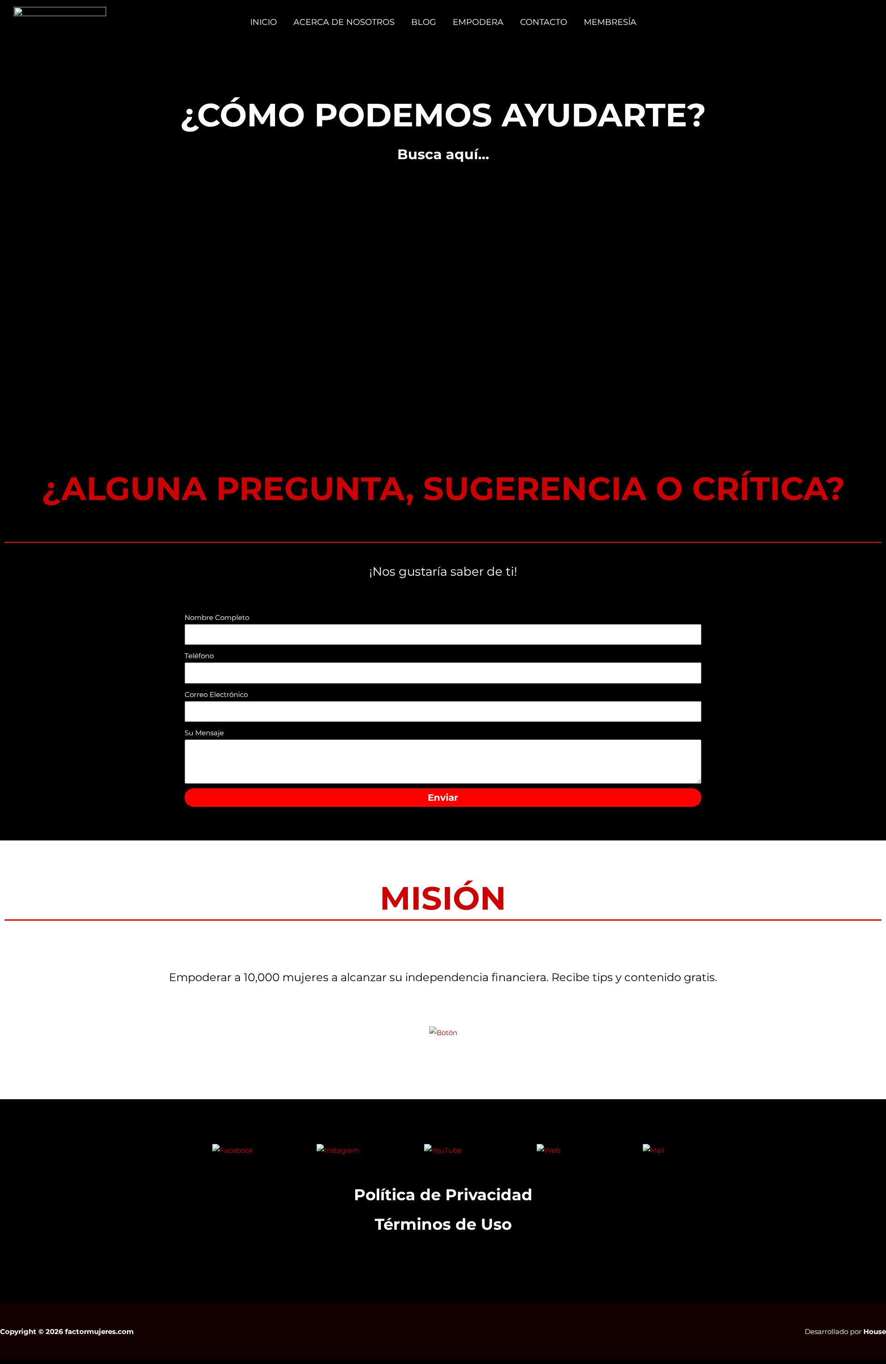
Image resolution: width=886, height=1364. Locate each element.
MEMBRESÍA (610, 22)
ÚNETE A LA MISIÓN (443, 1006)
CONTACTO (543, 22)
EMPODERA (478, 22)
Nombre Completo (217, 617)
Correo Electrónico (216, 694)
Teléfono (199, 655)
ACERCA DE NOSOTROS (344, 22)
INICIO (263, 22)
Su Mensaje (204, 732)
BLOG (423, 22)
